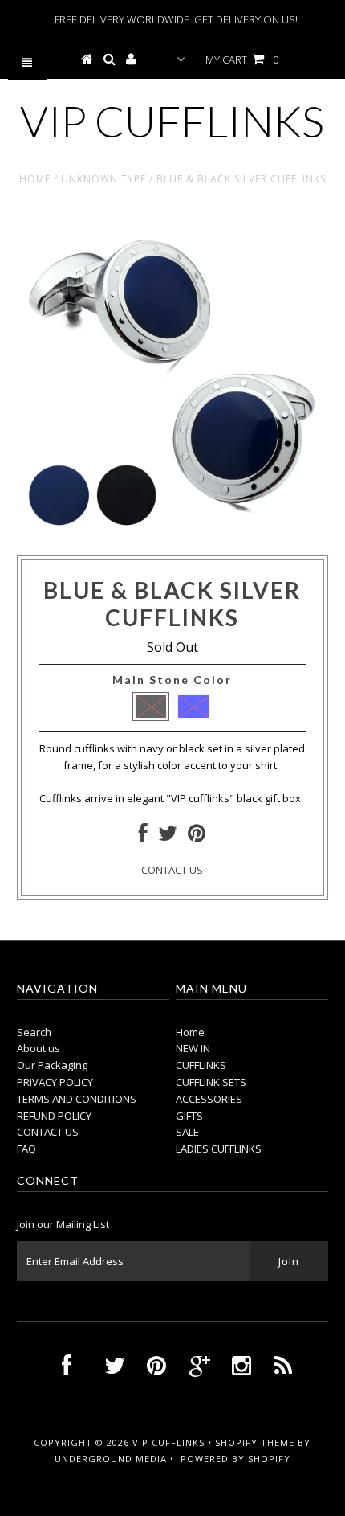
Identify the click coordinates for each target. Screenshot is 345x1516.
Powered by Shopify (235, 1458)
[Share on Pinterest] (196, 837)
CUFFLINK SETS (211, 1082)
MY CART (241, 59)
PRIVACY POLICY (55, 1082)
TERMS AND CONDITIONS (76, 1099)
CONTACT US (172, 869)
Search (34, 1032)
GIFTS (189, 1115)
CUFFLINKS (201, 1065)
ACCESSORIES (209, 1099)
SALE (187, 1132)
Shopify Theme (254, 1442)
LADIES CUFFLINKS (219, 1148)
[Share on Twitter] (167, 837)
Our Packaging (52, 1065)
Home (35, 179)
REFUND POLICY (54, 1115)
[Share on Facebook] (143, 837)
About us (38, 1048)
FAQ (26, 1148)
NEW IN (193, 1048)
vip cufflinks (172, 121)
